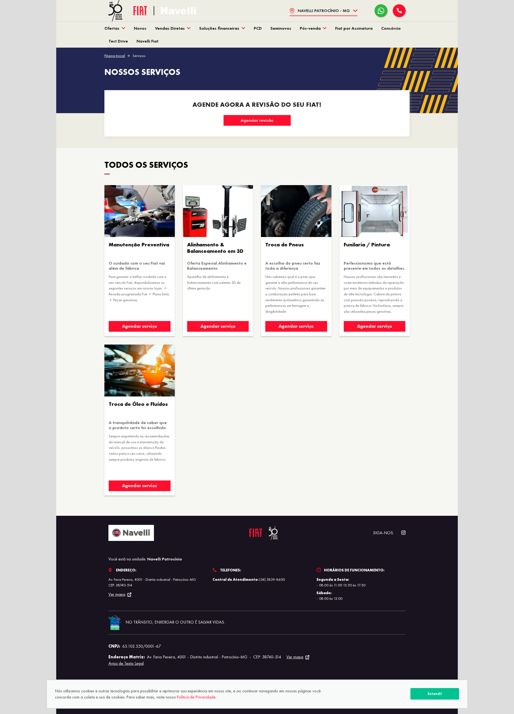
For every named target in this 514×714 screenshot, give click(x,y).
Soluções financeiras (219, 28)
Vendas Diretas (170, 28)
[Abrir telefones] (399, 10)
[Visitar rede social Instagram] (401, 532)
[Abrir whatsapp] (381, 10)
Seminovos (280, 28)
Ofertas (111, 28)
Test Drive (118, 41)
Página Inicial (114, 55)
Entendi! (435, 693)
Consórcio (391, 28)
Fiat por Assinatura (354, 28)
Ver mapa (116, 594)
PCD (258, 28)
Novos (140, 28)
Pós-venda (310, 28)
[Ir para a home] (178, 10)
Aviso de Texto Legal (126, 663)
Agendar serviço (139, 326)
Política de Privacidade (196, 697)
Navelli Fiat (147, 41)
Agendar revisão (257, 120)
